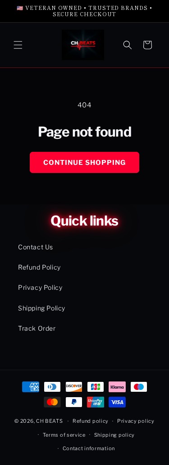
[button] (18, 45)
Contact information (89, 448)
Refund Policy (39, 267)
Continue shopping (84, 163)
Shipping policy (114, 435)
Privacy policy (136, 421)
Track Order (37, 328)
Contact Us (35, 247)
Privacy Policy (40, 287)
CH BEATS (50, 421)
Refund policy (91, 421)
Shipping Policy (41, 308)
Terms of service (64, 435)
